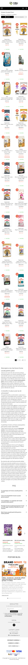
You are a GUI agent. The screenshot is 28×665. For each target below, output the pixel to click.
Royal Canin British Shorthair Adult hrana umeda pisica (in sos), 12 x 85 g (7, 262)
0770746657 (14, 633)
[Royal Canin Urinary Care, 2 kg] (7, 115)
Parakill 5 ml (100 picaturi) (21, 70)
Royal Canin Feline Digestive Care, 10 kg (7, 230)
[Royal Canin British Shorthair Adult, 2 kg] (21, 29)
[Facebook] (14, 625)
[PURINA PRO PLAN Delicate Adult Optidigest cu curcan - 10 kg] (7, 339)
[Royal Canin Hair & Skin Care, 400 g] (21, 310)
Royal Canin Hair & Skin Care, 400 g (21, 322)
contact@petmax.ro (15, 635)
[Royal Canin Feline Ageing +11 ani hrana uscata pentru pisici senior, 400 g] (21, 280)
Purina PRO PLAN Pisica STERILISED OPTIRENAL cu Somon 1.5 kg (7, 291)
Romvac (21, 69)
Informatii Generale (13, 640)
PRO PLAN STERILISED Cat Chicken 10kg (21, 177)
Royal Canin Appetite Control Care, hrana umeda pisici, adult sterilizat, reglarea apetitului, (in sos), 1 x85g (21, 349)
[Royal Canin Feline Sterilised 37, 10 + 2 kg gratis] (21, 250)
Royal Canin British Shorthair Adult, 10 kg (21, 125)
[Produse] (2, 9)
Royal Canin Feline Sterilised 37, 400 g (21, 98)
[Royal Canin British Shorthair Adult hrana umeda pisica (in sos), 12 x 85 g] (7, 250)
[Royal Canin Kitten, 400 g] (21, 221)
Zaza (7, 69)
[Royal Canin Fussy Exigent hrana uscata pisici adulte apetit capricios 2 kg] (21, 194)
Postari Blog (14, 557)
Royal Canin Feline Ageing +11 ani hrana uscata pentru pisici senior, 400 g (21, 291)
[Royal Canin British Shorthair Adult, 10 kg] (21, 115)
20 (22, 360)
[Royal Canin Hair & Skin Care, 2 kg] (7, 168)
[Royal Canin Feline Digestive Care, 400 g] (7, 310)
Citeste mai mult (5, 595)
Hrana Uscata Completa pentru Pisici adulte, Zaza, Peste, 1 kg (7, 71)
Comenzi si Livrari (13, 643)
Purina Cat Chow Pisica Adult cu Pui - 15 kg (21, 151)
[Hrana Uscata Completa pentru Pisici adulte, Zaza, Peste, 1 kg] (7, 60)
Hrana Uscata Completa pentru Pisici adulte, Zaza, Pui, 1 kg (7, 98)
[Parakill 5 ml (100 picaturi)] (21, 60)
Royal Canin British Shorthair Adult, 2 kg (21, 41)
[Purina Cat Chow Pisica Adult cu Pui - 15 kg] (21, 141)
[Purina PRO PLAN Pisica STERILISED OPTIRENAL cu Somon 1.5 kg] (7, 280)
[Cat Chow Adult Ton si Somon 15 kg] (7, 141)
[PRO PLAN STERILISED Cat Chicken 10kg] (21, 168)
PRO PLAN (21, 175)
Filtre (8, 17)
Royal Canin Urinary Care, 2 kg (7, 125)
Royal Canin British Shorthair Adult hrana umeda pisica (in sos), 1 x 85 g (7, 41)
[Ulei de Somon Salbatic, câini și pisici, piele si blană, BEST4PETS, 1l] (20, 530)
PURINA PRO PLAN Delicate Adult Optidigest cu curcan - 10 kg (7, 349)
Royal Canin (7, 39)
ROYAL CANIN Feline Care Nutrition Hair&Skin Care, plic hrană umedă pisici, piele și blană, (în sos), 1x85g (7, 204)
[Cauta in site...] (26, 8)
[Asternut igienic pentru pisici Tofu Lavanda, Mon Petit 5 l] (8, 530)
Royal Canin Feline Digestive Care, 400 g (7, 322)
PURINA (7, 149)
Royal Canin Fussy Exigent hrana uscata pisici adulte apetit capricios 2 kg (21, 204)
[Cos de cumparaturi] (23, 8)
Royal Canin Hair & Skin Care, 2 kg (7, 177)
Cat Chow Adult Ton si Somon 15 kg (7, 151)
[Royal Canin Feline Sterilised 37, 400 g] (21, 88)
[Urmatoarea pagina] (25, 360)
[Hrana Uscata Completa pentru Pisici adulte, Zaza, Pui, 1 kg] (7, 88)
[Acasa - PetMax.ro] (14, 3)
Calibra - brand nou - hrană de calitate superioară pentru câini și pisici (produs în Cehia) (13, 579)
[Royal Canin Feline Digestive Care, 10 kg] (7, 221)
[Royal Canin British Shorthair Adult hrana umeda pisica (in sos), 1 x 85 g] (7, 29)
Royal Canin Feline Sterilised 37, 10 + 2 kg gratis (21, 262)
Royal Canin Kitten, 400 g (21, 229)
